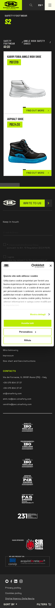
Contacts (9, 371)
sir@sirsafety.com (12, 393)
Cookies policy (13, 593)
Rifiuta (27, 340)
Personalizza (25, 332)
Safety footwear (9, 42)
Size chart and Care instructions (19, 361)
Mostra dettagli (38, 314)
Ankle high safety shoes (34, 42)
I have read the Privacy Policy (23, 244)
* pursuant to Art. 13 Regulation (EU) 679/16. (28, 246)
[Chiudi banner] (51, 266)
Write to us (32, 203)
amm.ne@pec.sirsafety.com (17, 399)
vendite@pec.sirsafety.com (17, 404)
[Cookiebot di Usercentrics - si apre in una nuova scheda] (32, 266)
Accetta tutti (27, 323)
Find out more (35, 110)
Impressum (8, 355)
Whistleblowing (10, 350)
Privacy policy (13, 587)
